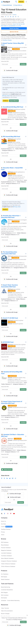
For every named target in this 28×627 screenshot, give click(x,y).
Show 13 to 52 (8, 469)
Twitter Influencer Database (8, 563)
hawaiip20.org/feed (18, 320)
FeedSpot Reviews (6, 529)
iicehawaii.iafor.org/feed (19, 344)
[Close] (27, 615)
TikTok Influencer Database (8, 566)
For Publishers (4, 574)
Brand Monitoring (5, 587)
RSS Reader (4, 576)
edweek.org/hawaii (17, 175)
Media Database (5, 579)
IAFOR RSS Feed (8, 342)
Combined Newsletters (7, 589)
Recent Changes (5, 613)
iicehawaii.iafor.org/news (19, 348)
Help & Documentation (7, 610)
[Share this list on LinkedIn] (10, 16)
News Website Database (7, 558)
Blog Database (5, 545)
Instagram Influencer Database (9, 561)
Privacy (3, 532)
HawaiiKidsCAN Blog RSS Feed (13, 107)
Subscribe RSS (5, 61)
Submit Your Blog (14, 28)
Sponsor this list (14, 31)
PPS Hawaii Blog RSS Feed (11, 136)
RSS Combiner (4, 595)
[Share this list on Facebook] (5, 16)
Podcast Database (6, 547)
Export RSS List (18, 5)
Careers (6, 526)
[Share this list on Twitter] (8, 16)
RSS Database (4, 542)
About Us (3, 521)
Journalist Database (6, 553)
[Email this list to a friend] (15, 16)
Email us (5, 100)
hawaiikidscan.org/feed (19, 109)
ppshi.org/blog (16, 142)
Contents (14, 14)
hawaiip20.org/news (18, 323)
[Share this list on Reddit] (13, 16)
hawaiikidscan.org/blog (19, 112)
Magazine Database (6, 550)
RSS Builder (4, 597)
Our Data (3, 524)
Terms (2, 534)
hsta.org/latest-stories (18, 292)
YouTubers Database (6, 555)
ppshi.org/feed (17, 139)
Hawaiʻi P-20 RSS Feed (10, 318)
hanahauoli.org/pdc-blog (19, 377)
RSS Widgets (4, 592)
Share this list (5, 475)
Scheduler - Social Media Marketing (10, 600)
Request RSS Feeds (7, 5)
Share (2, 16)
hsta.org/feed (16, 289)
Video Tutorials (5, 608)
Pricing (21, 1)
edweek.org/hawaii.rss (19, 172)
